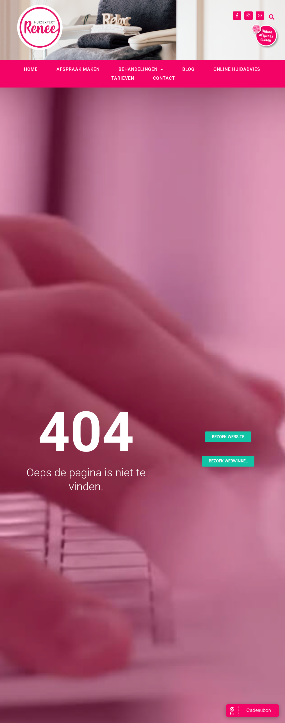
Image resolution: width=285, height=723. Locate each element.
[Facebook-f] (237, 15)
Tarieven (122, 78)
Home (31, 69)
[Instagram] (248, 15)
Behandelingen (138, 69)
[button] (271, 17)
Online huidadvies (236, 69)
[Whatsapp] (260, 15)
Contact (164, 78)
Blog (188, 69)
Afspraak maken (78, 69)
